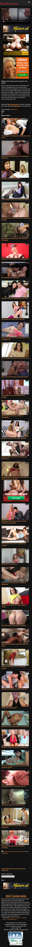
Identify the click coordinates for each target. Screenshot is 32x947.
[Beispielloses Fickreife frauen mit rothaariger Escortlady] (16, 229)
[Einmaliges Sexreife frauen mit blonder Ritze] (16, 679)
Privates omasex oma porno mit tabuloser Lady (15, 358)
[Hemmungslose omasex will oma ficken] (16, 309)
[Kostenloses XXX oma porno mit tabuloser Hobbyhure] (16, 573)
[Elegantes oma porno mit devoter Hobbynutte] (16, 737)
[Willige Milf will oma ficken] (16, 555)
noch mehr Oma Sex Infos (8, 99)
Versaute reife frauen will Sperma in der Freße (15, 298)
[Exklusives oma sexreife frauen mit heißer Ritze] (16, 717)
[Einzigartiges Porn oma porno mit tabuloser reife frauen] (16, 126)
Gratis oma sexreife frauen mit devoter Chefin (15, 377)
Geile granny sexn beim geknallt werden (13, 805)
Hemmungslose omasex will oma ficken (13, 319)
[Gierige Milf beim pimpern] (16, 699)
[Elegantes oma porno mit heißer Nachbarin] (16, 428)
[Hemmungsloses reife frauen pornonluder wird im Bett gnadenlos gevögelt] (16, 468)
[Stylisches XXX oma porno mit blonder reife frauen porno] (16, 448)
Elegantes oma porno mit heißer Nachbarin (14, 438)
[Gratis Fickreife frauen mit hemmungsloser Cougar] (16, 595)
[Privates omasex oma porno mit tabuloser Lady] (16, 349)
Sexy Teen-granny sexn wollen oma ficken (14, 625)
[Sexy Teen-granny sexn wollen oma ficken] (16, 616)
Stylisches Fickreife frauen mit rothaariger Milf (15, 259)
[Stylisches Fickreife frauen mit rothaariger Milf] (16, 250)
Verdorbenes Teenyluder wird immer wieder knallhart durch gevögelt (14, 522)
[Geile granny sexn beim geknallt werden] (16, 796)
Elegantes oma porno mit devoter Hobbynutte (15, 747)
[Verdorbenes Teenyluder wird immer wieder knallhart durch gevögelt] (16, 511)
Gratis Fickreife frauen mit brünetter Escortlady (15, 199)
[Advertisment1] (16, 45)
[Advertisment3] (16, 490)
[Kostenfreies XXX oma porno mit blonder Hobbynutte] (16, 858)
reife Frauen (14, 109)
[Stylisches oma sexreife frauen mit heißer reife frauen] (16, 635)
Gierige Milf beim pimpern (9, 708)
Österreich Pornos (15, 917)
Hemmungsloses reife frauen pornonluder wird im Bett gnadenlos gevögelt (15, 478)
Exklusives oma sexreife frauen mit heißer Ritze (15, 726)
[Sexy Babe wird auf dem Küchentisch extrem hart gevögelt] (16, 209)
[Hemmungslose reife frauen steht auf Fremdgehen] (16, 407)
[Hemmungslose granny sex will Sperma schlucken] (16, 837)
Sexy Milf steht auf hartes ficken (11, 179)
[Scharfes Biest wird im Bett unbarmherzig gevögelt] (16, 533)
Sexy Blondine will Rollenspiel (10, 277)
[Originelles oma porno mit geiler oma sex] (16, 777)
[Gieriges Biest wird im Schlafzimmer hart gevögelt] (16, 386)
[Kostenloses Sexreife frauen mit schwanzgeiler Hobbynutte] (16, 147)
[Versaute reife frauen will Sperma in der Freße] (16, 288)
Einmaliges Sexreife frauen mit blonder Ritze (14, 689)
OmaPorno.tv (9, 3)
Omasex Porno (12, 919)
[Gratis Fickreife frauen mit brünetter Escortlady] (16, 189)
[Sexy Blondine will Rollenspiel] (16, 268)
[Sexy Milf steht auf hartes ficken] (16, 168)
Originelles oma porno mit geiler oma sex (14, 786)
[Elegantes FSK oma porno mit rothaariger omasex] (16, 656)
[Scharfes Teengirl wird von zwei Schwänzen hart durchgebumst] (16, 329)
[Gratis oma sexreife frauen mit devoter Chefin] (16, 368)
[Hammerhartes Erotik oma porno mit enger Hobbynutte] (16, 815)
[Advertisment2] (16, 68)
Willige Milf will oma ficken (9, 564)
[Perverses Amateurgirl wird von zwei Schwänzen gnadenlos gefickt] (16, 757)
